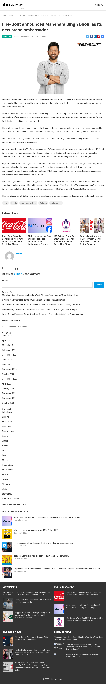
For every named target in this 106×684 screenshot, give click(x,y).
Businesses (7, 421)
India (4, 450)
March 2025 (7, 345)
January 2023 (8, 388)
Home (4, 15)
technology (7, 494)
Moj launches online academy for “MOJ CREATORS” (36, 530)
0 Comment (42, 36)
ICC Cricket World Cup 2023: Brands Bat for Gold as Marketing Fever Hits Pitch (65, 240)
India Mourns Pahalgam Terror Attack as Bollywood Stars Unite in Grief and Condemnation (42, 314)
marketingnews (56, 203)
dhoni (6, 203)
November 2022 (9, 398)
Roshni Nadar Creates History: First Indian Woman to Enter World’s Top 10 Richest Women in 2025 (32, 652)
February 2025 (8, 350)
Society (5, 474)
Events (5, 436)
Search (5, 280)
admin (16, 36)
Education (6, 426)
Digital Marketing (64, 587)
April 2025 (6, 340)
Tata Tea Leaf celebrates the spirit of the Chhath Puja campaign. (41, 556)
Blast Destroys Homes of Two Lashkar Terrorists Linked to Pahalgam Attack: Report (40, 309)
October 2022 (8, 403)
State (4, 489)
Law (4, 455)
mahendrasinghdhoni (28, 203)
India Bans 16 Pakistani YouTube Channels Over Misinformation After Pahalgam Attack (41, 304)
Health (5, 445)
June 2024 (7, 360)
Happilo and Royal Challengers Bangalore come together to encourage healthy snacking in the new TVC (32, 615)
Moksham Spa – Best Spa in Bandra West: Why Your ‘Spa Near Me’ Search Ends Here (40, 295)
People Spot (7, 465)
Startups (6, 484)
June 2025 (7, 335)
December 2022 (9, 393)
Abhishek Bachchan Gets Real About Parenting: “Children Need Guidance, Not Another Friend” (83, 646)
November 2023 (9, 369)
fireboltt (14, 203)
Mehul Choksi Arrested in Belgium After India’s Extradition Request (31, 638)
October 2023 (8, 374)
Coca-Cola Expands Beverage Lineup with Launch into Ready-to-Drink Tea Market (12, 240)
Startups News (62, 631)
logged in (18, 274)
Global (5, 441)
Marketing (13, 15)
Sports (5, 479)
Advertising (7, 412)
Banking (5, 417)
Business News (12, 631)
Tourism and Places (11, 498)
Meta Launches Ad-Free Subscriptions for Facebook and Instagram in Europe (40, 240)
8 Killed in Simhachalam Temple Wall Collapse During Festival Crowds (33, 300)
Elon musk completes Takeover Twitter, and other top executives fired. (44, 543)
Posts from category (14, 505)
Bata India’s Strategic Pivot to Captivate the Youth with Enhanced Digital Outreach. (90, 240)
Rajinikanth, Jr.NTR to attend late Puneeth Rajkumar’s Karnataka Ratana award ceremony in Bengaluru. (57, 569)
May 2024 (6, 364)
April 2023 (6, 384)
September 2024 (9, 355)
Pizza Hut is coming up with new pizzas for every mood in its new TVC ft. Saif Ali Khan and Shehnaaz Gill (26, 593)
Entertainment (8, 431)
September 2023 (9, 379)
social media (8, 470)
